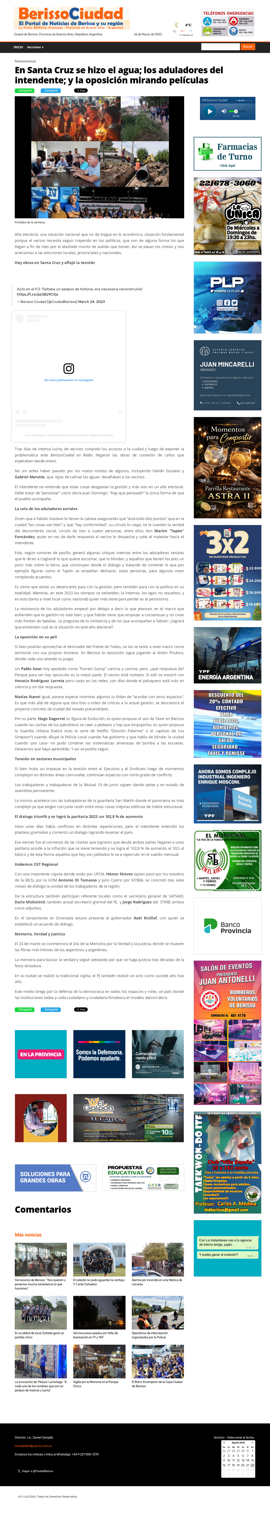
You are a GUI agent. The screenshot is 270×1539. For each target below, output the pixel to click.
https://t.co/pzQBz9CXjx (37, 294)
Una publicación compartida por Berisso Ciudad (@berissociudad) (69, 435)
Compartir (25, 90)
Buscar (248, 46)
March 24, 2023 (91, 302)
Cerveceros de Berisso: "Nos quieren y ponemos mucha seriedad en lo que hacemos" (40, 1284)
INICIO (18, 47)
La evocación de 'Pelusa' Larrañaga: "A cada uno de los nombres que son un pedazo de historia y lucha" (41, 1386)
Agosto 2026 (238, 1443)
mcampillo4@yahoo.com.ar (33, 1446)
